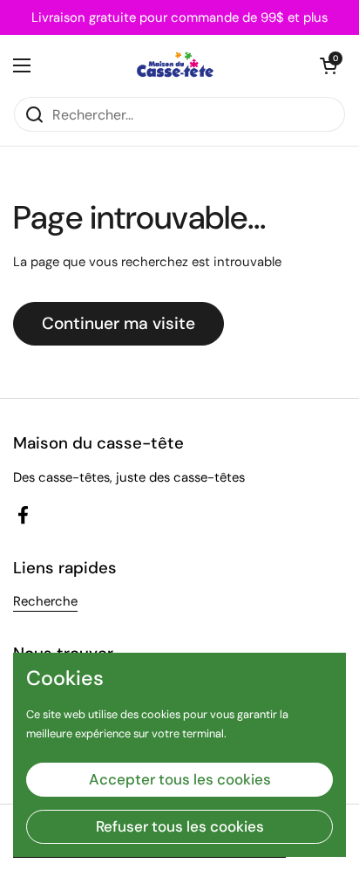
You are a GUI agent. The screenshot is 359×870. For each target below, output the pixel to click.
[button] (328, 65)
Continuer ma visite (118, 323)
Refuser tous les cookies (180, 826)
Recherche (45, 601)
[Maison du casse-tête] (175, 65)
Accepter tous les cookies (180, 779)
